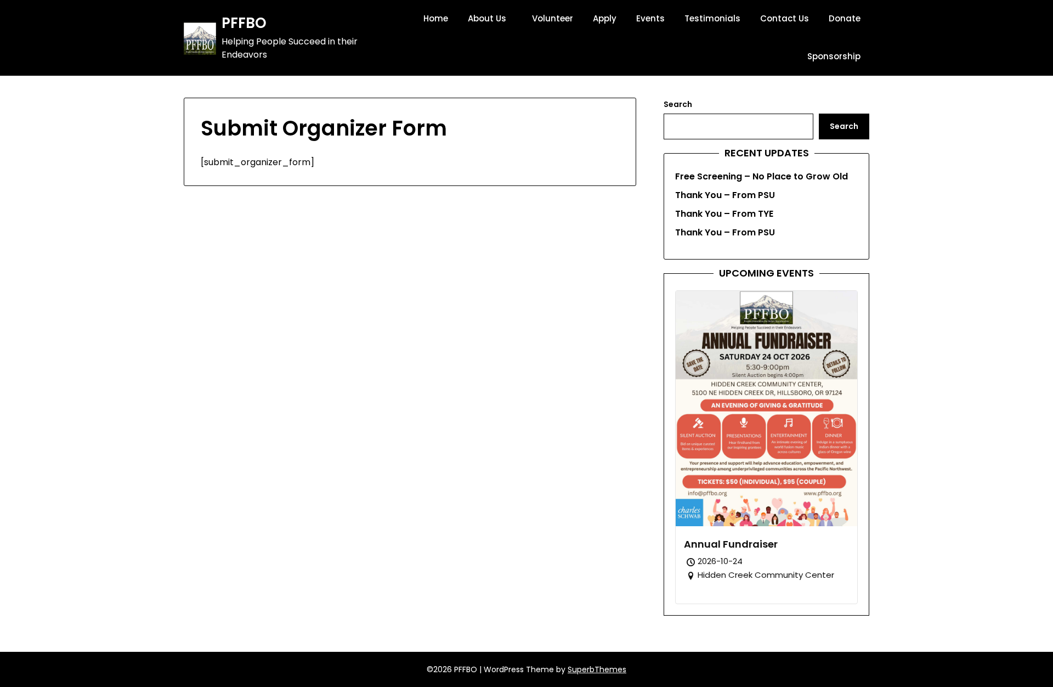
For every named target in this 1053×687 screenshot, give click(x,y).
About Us (487, 18)
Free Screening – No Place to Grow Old (761, 176)
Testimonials (712, 18)
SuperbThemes (597, 669)
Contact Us (784, 18)
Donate (844, 18)
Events (650, 18)
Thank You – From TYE (724, 213)
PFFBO (244, 23)
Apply (604, 18)
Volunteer (552, 18)
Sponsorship (833, 56)
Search (678, 104)
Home (435, 18)
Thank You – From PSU (725, 195)
